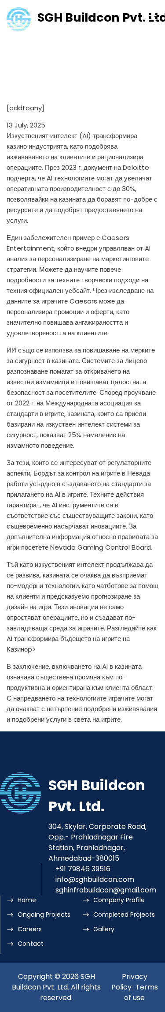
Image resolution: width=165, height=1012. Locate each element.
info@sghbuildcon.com (94, 879)
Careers (30, 929)
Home (27, 900)
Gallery (103, 929)
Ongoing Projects (44, 914)
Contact (31, 943)
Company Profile (119, 900)
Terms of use (141, 992)
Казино (17, 649)
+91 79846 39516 (82, 869)
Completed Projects (124, 914)
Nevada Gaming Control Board (100, 547)
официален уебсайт (59, 290)
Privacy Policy (129, 981)
